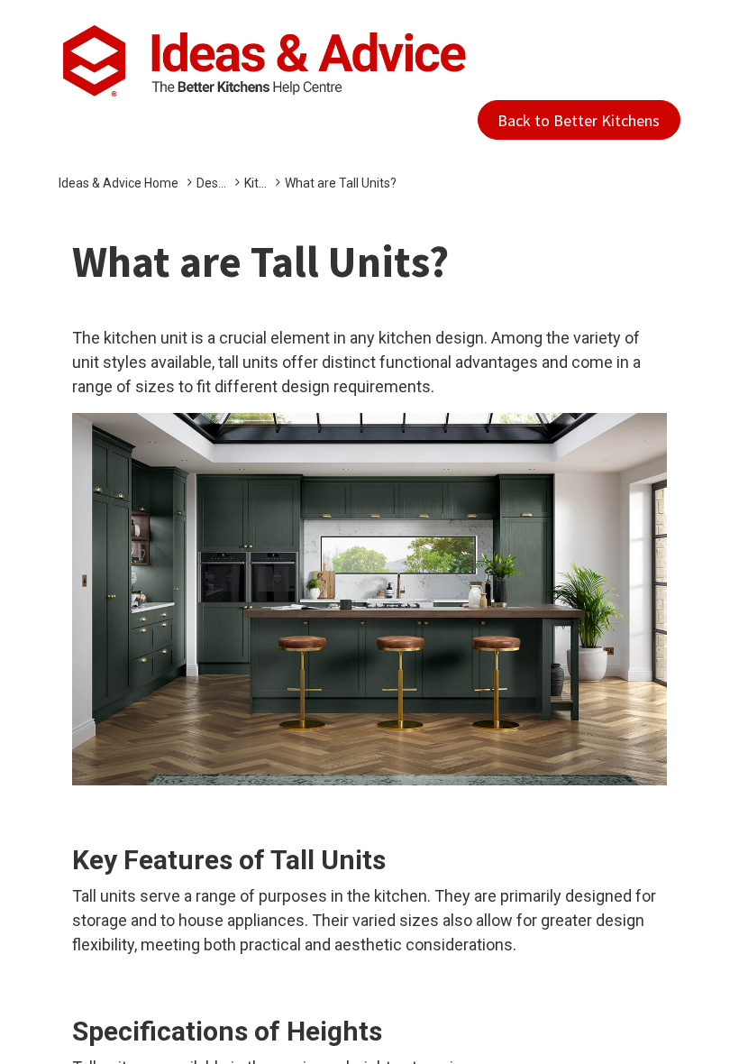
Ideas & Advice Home (118, 183)
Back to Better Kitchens (578, 120)
